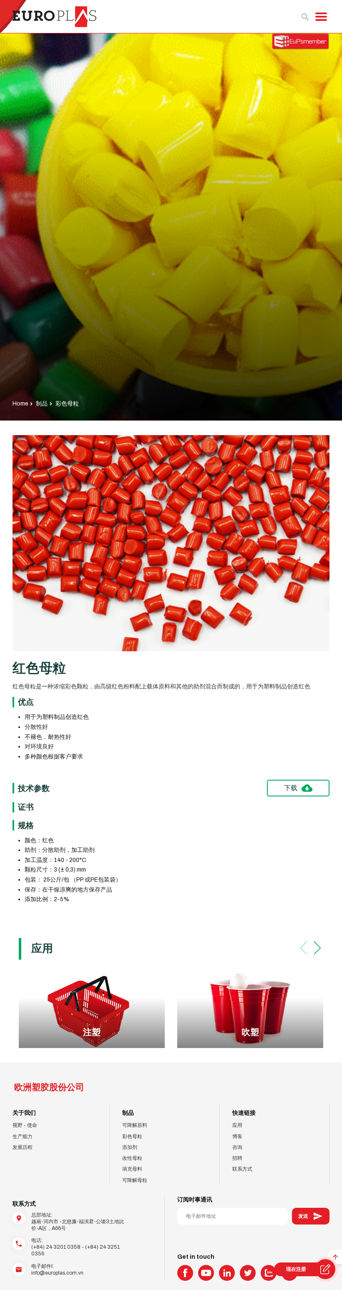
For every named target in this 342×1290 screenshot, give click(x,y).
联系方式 (242, 1169)
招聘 (237, 1158)
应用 (237, 1125)
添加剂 (129, 1147)
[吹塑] (250, 1009)
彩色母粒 (132, 1136)
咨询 (237, 1147)
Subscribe (310, 1216)
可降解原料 (134, 1125)
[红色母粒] (171, 543)
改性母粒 (132, 1158)
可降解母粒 (134, 1180)
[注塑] (92, 1009)
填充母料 (132, 1169)
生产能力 (23, 1136)
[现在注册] (325, 1269)
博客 (237, 1136)
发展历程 (23, 1147)
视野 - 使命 (25, 1125)
